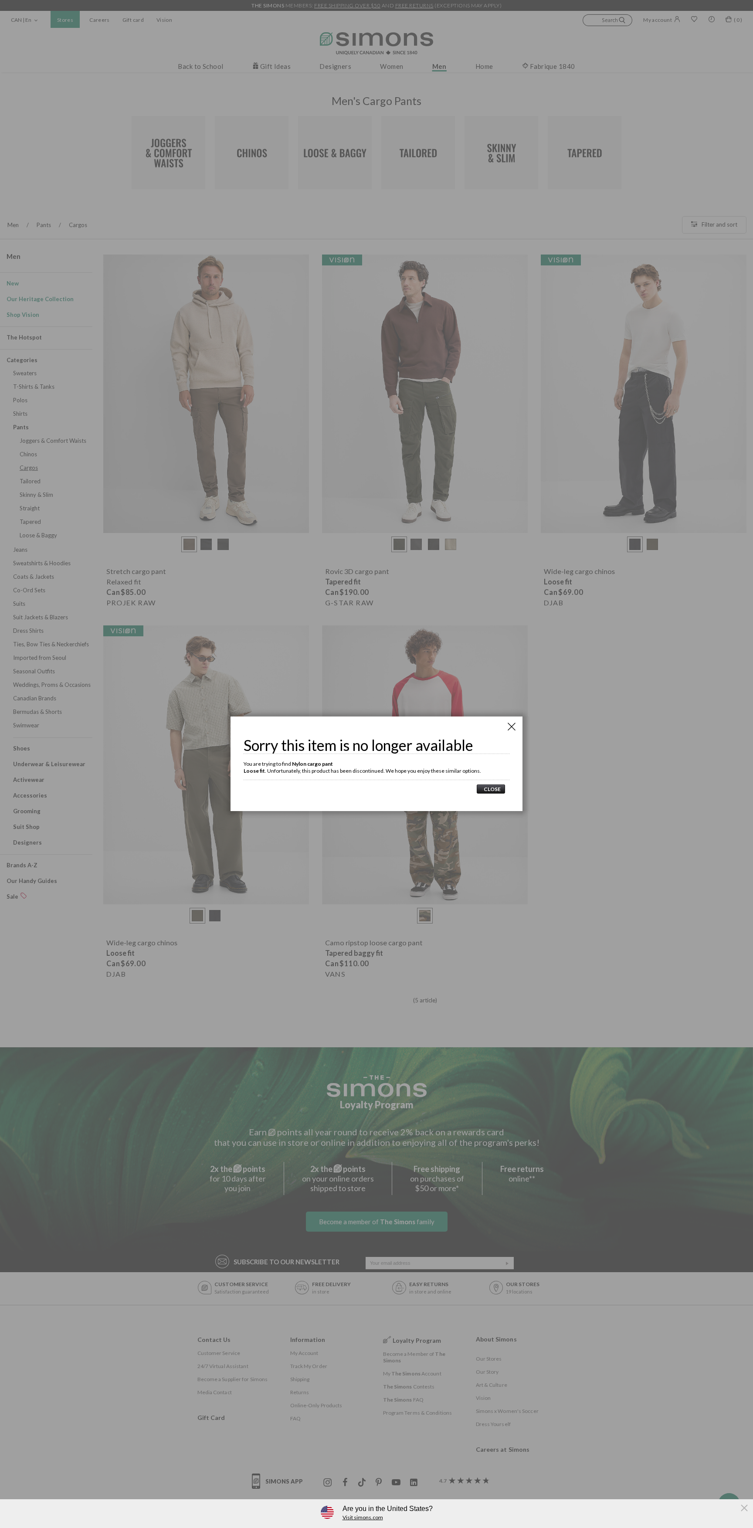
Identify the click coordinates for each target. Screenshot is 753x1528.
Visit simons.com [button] (363, 1517)
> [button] (491, 789)
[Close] (511, 726)
